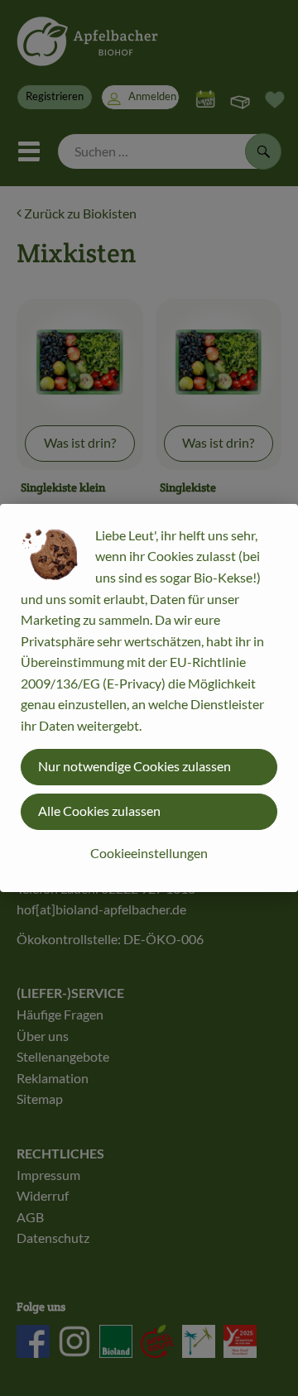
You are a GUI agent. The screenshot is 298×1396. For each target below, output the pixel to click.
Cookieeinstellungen (149, 853)
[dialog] (149, 698)
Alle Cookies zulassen (99, 810)
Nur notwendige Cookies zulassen (134, 766)
